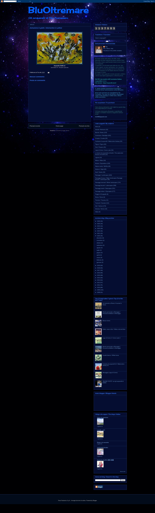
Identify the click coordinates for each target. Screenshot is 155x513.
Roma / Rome (99, 197)
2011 (98, 285)
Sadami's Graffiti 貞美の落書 (105, 460)
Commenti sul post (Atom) (62, 130)
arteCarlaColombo (102, 447)
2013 (98, 280)
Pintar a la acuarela (103, 442)
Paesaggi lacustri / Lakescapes (104, 185)
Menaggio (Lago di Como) (110, 372)
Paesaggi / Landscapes (101, 175)
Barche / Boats (99, 132)
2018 (98, 268)
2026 (98, 221)
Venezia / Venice (99, 209)
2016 (98, 272)
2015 (98, 275)
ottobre (99, 243)
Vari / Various (99, 206)
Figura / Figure (99, 144)
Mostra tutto (122, 471)
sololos (84, 500)
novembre (100, 240)
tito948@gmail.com (101, 116)
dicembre (99, 238)
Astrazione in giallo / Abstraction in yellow (46, 28)
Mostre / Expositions (101, 163)
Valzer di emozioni (102, 417)
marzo (99, 257)
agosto (99, 247)
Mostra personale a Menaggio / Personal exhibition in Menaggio (112, 312)
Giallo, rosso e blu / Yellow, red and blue (114, 329)
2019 (98, 265)
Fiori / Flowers (99, 147)
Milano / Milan (99, 160)
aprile (98, 255)
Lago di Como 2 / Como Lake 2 (111, 338)
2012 (98, 282)
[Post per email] (48, 72)
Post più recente (35, 126)
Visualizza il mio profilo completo (112, 50)
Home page (59, 126)
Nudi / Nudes (99, 172)
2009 (98, 290)
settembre (100, 245)
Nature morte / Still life (101, 166)
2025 (98, 223)
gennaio (99, 262)
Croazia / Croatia (100, 138)
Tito (106, 46)
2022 (98, 231)
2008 (98, 292)
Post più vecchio (84, 126)
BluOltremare (58, 10)
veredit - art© (101, 430)
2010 (98, 287)
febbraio (99, 260)
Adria (96, 126)
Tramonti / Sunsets (100, 203)
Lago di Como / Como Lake (103, 150)
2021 (98, 233)
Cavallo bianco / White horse (111, 355)
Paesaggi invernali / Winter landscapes (106, 182)
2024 (98, 226)
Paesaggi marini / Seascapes (103, 188)
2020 (98, 235)
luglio (98, 250)
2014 (98, 277)
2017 (98, 270)
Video (96, 212)
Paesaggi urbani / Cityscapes (103, 191)
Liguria (97, 157)
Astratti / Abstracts (100, 129)
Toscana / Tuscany (100, 200)
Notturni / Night (99, 169)
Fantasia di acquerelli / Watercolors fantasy (107, 141)
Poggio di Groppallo (100, 194)
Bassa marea (106, 320)
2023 (98, 228)
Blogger (95, 500)
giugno (99, 252)
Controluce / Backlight (101, 135)
